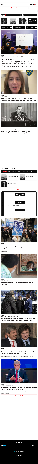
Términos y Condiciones (19, 453)
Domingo (32, 171)
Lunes (5, 171)
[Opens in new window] (16, 451)
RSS (36, 445)
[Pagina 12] (33, 4)
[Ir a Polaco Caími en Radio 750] (4, 177)
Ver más (8, 177)
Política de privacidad (19, 455)
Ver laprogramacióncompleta (31, 20)
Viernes (23, 171)
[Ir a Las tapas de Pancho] (22, 21)
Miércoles (14, 171)
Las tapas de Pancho (27, 20)
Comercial (33, 445)
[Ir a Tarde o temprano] (13, 21)
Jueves (19, 171)
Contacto (19, 457)
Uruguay (23, 7)
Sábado (28, 171)
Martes (9, 171)
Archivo (19, 458)
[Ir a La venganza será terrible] (4, 21)
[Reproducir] (23, 15)
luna (19, 7)
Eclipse (16, 7)
